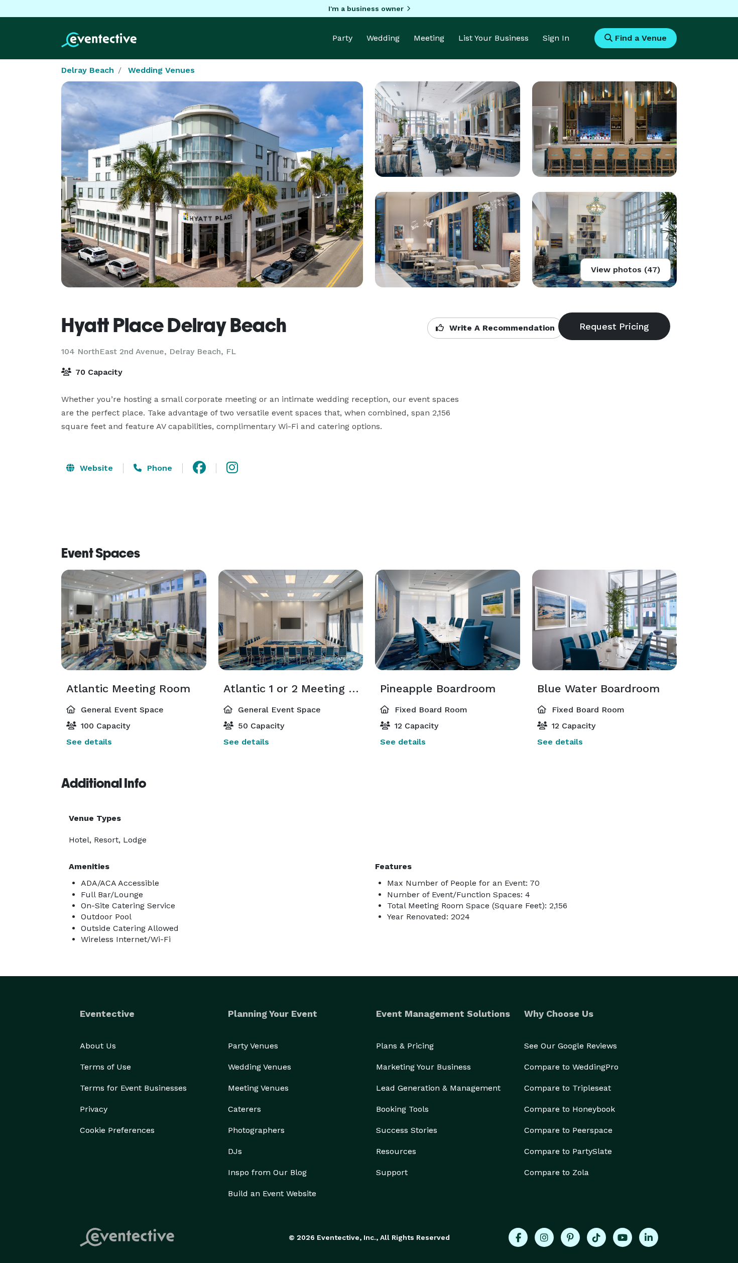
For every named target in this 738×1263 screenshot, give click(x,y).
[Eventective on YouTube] (622, 1237)
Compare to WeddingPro (571, 1067)
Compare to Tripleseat (567, 1088)
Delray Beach (87, 70)
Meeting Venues (258, 1088)
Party (342, 38)
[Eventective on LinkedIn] (648, 1237)
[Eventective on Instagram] (544, 1237)
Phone (158, 468)
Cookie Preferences (117, 1130)
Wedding (383, 38)
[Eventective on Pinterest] (570, 1237)
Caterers (244, 1109)
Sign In (556, 38)
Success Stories (406, 1130)
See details (89, 742)
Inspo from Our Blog (267, 1172)
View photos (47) (625, 269)
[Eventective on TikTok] (596, 1237)
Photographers (256, 1130)
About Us (98, 1045)
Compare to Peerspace (568, 1130)
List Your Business (493, 38)
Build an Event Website (272, 1193)
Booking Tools (402, 1109)
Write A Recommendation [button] (501, 328)
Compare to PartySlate (568, 1151)
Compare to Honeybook (569, 1109)
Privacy (93, 1109)
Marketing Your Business (423, 1067)
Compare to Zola (556, 1172)
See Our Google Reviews (570, 1045)
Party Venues (253, 1045)
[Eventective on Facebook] (518, 1237)
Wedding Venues (161, 70)
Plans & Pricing (405, 1045)
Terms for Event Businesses (133, 1088)
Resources (396, 1151)
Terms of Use (105, 1067)
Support (392, 1172)
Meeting (429, 38)
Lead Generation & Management (438, 1088)
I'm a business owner (366, 9)
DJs (235, 1151)
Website (95, 468)
